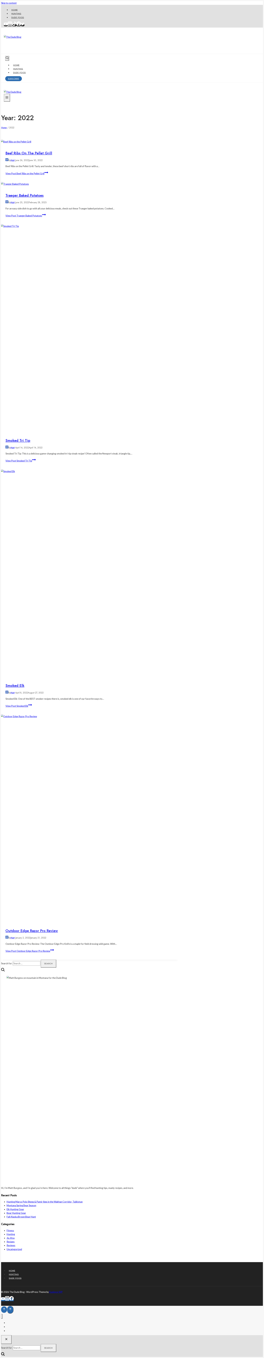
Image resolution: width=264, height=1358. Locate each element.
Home (14, 9)
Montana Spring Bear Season (21, 1205)
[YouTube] (6, 25)
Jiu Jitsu (11, 1237)
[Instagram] (10, 25)
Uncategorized (14, 1249)
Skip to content (9, 3)
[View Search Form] (7, 58)
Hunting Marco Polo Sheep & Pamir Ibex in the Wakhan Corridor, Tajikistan (45, 1201)
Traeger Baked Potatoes (25, 195)
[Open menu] (7, 98)
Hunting (16, 13)
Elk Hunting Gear (15, 1209)
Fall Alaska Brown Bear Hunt (21, 1216)
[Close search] (6, 1339)
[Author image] (7, 160)
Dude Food (17, 17)
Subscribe (13, 78)
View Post (25, 173)
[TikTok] (14, 25)
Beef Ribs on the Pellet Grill (29, 153)
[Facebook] (18, 25)
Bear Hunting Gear (16, 1213)
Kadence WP (56, 1291)
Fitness (10, 1230)
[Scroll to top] (4, 1309)
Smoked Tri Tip (18, 440)
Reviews (11, 1245)
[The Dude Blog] (12, 37)
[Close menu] (2, 1316)
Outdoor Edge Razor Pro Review (32, 930)
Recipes (11, 1241)
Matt (13, 160)
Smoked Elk (15, 685)
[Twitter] (22, 25)
